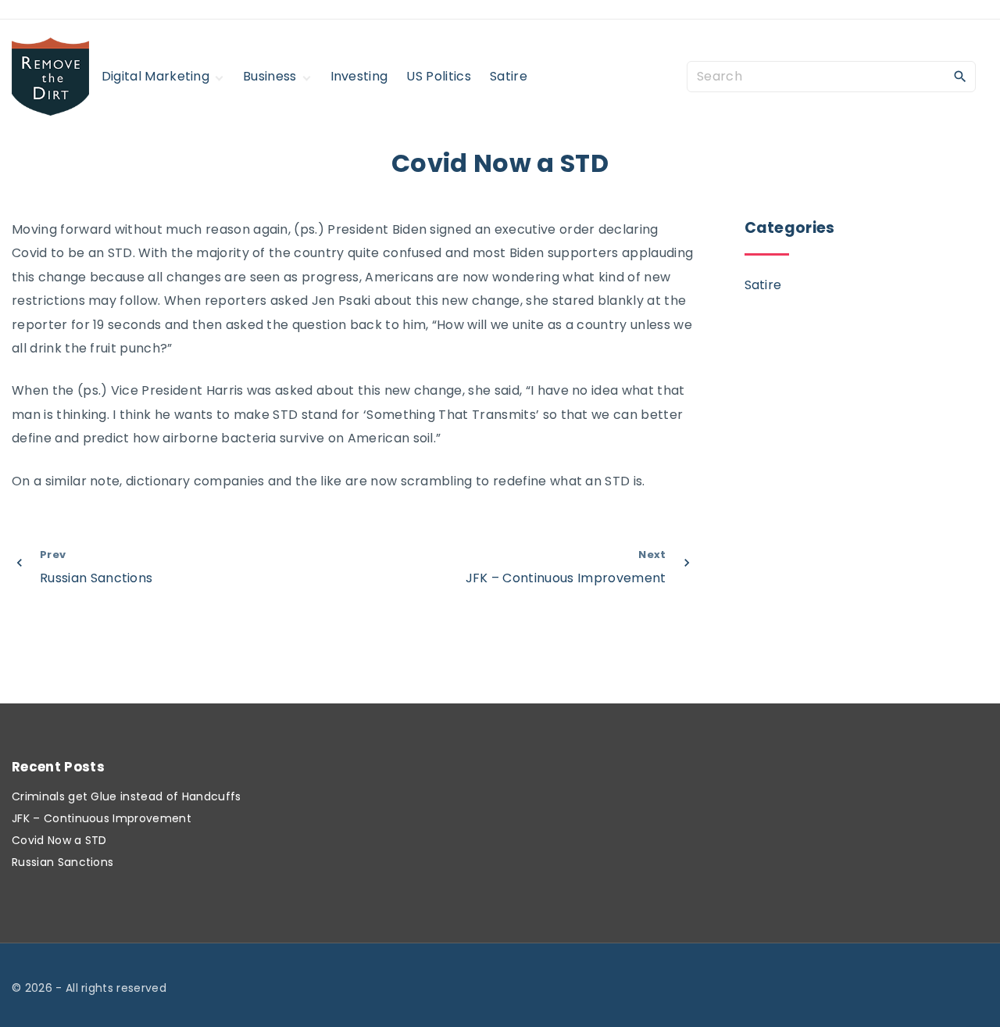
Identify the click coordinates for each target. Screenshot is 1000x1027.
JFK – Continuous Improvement (101, 818)
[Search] (960, 76)
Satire (763, 285)
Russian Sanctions (62, 862)
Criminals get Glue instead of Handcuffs (126, 796)
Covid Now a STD (59, 840)
